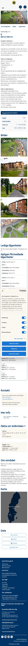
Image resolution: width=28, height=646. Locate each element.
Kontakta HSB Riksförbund (8, 631)
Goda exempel (6, 589)
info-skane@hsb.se (7, 399)
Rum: (3, 264)
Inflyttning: (5, 273)
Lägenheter (22, 26)
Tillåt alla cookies (14, 343)
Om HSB (4, 582)
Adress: (4, 262)
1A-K (5, 31)
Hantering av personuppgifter (10, 595)
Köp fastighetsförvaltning (9, 573)
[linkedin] (11, 637)
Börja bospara (5, 567)
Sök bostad (5, 564)
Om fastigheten (5, 26)
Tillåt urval (14, 348)
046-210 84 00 (6, 397)
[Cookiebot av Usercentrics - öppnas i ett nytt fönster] (19, 291)
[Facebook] (2, 637)
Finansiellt (5, 584)
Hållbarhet (5, 586)
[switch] (24, 322)
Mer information (18, 338)
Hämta (24, 417)
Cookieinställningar (21, 639)
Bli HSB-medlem (6, 565)
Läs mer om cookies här (20, 641)
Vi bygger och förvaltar (8, 588)
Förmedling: (5, 267)
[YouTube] (5, 637)
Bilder (14, 26)
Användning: (5, 270)
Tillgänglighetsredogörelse (9, 599)
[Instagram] (8, 637)
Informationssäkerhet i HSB (9, 597)
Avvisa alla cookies (14, 353)
